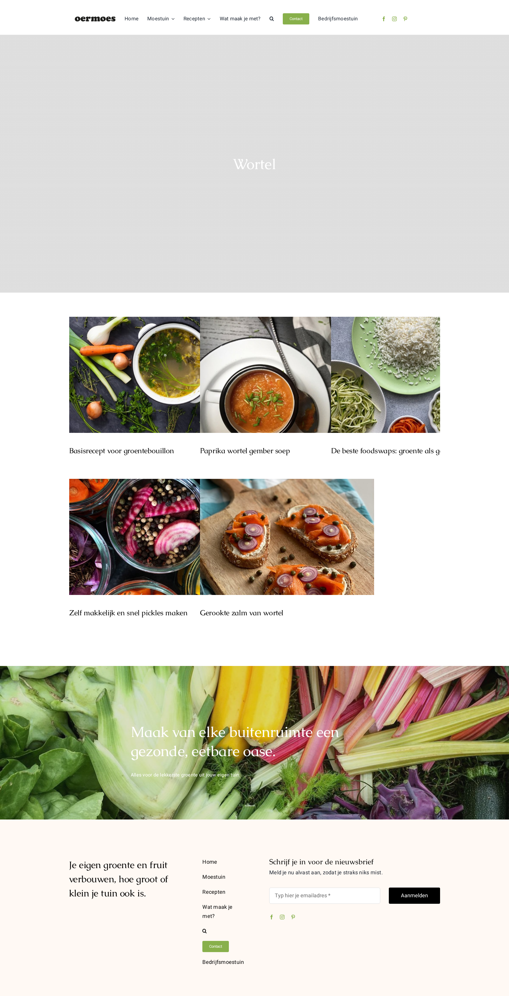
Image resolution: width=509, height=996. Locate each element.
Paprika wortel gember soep (287, 369)
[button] (272, 19)
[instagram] (394, 19)
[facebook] (383, 19)
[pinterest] (405, 19)
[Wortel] (156, 375)
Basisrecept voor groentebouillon (156, 369)
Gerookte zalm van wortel (287, 531)
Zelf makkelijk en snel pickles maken (156, 531)
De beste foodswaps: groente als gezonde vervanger (418, 369)
